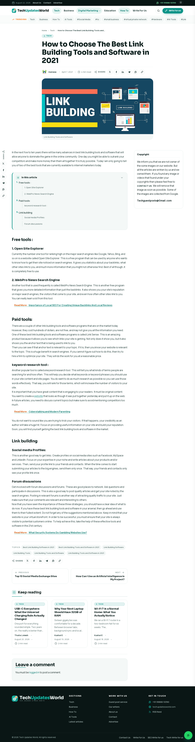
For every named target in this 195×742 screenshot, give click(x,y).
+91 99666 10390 (161, 701)
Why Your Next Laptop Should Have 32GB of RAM (68, 612)
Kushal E (58, 635)
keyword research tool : (35, 205)
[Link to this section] (35, 240)
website (38, 396)
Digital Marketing (88, 10)
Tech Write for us (174, 737)
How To (124, 10)
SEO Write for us (155, 737)
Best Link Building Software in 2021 (38, 547)
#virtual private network (135, 19)
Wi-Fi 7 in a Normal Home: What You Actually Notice (106, 612)
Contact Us (124, 737)
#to (97, 19)
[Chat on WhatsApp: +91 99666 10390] (188, 735)
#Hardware (156, 19)
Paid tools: (24, 200)
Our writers (114, 706)
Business (69, 10)
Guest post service (118, 701)
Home (44, 30)
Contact (47, 2)
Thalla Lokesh (21, 635)
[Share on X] (110, 72)
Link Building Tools (22, 553)
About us (113, 711)
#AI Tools (171, 19)
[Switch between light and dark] (180, 2)
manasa (52, 72)
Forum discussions (33, 223)
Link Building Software (114, 547)
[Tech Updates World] (30, 11)
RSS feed (157, 711)
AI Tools (68, 19)
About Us (37, 2)
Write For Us (140, 10)
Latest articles (76, 721)
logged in (34, 672)
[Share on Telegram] (129, 72)
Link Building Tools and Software (49, 553)
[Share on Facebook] (116, 72)
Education (110, 10)
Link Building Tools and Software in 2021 (86, 553)
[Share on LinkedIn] (122, 72)
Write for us (175, 10)
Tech (57, 10)
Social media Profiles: (34, 217)
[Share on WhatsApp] (135, 72)
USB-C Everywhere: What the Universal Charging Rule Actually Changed (29, 614)
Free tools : (25, 182)
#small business (111, 19)
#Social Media (83, 19)
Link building (25, 212)
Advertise (57, 2)
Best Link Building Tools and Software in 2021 (79, 547)
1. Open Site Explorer (34, 187)
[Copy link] (142, 72)
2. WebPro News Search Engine (39, 193)
